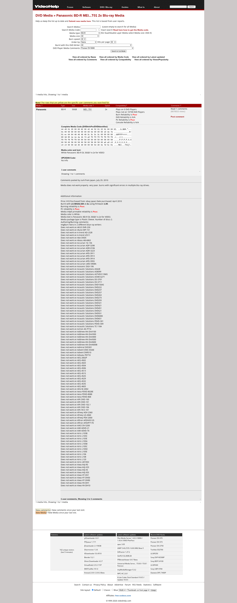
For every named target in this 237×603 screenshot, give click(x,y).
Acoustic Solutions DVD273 (89, 297)
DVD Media (44, 15)
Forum (70, 7)
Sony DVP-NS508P (157, 557)
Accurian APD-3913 (86, 256)
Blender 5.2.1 (89, 557)
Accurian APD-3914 (86, 258)
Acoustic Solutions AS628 (88, 269)
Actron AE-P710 (84, 329)
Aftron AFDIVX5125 (85, 420)
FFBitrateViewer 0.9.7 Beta (127, 560)
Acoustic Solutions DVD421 (89, 305)
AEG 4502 (81, 360)
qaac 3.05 (121, 544)
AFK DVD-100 (83, 399)
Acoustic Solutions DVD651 (89, 318)
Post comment (177, 116)
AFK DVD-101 (83, 402)
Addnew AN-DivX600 (86, 342)
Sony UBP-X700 (156, 569)
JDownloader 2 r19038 (92, 546)
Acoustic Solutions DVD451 (89, 308)
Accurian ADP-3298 (86, 245)
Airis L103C (82, 436)
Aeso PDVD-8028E (85, 391)
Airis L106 (81, 454)
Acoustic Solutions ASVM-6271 (91, 276)
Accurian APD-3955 (86, 261)
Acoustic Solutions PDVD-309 (90, 323)
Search (77, 584)
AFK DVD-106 (83, 407)
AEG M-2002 (82, 389)
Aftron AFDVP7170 (85, 423)
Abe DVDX (81, 237)
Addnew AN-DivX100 (86, 331)
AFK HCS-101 (83, 409)
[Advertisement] (118, 81)
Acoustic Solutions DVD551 (89, 313)
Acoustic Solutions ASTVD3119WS (92, 274)
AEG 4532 (81, 381)
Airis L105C (82, 446)
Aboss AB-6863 (84, 240)
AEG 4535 (81, 383)
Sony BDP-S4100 (157, 561)
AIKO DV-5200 (83, 425)
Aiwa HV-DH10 (83, 485)
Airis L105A (82, 441)
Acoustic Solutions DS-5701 (89, 279)
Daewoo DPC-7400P (158, 573)
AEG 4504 (81, 365)
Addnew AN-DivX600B (87, 344)
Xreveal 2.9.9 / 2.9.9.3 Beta (94, 573)
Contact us (87, 584)
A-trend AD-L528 (84, 232)
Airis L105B (82, 443)
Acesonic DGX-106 (85, 266)
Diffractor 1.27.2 (123, 552)
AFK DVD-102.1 (84, 404)
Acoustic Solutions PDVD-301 (90, 321)
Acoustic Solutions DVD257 (89, 292)
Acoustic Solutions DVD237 (89, 290)
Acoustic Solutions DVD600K (90, 316)
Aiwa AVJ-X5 (82, 469)
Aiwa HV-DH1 (83, 483)
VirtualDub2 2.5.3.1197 (93, 565)
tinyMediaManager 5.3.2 (126, 570)
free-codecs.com (123, 595)
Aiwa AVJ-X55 (83, 472)
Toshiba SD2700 (157, 550)
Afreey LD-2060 (84, 415)
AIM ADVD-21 (83, 428)
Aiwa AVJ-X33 (83, 467)
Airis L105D (82, 449)
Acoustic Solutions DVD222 (89, 287)
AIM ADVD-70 (83, 430)
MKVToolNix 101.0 (91, 569)
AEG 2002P (82, 357)
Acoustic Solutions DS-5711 (89, 282)
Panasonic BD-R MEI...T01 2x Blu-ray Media (90, 15)
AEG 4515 (81, 373)
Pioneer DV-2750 (157, 546)
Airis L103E (82, 438)
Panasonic (41, 109)
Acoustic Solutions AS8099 (89, 271)
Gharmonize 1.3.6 (91, 550)
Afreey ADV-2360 (84, 412)
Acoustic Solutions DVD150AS (90, 284)
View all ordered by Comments (83, 59)
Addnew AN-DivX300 (86, 334)
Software (86, 7)
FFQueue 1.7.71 (90, 542)
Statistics (147, 584)
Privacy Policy (100, 584)
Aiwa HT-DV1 (83, 475)
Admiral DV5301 (84, 347)
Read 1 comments (179, 108)
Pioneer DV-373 (157, 542)
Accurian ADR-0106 (86, 248)
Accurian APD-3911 (86, 253)
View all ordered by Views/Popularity (151, 59)
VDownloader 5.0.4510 (92, 553)
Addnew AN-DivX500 (86, 339)
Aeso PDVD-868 (84, 396)
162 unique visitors (67, 550)
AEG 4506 (81, 368)
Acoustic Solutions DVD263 (89, 295)
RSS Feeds (137, 584)
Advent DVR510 (84, 352)
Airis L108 (81, 456)
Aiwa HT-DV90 (83, 480)
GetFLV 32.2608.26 (124, 556)
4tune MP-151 (83, 230)
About (110, 584)
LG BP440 (154, 565)
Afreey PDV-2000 (84, 417)
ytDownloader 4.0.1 (91, 538)
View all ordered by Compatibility (115, 59)
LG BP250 (154, 553)
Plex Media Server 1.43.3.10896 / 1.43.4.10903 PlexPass (130, 539)
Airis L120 (81, 459)
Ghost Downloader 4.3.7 (93, 561)
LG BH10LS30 (77, 203)
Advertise (119, 584)
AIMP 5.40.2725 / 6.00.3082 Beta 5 (130, 548)
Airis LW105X (83, 462)
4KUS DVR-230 (83, 227)
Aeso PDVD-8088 (84, 394)
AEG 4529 (81, 378)
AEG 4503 (81, 363)
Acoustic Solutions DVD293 (89, 300)
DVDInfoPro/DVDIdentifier (95, 126)
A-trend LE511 (83, 235)
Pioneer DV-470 (157, 538)
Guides (125, 7)
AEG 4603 (81, 386)
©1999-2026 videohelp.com (118, 600)
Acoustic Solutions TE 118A (89, 326)
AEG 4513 (81, 370)
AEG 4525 (81, 376)
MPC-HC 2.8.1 (122, 573)
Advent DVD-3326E (85, 350)
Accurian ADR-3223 (86, 250)
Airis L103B (82, 433)
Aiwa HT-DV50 (83, 477)
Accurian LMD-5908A (86, 263)
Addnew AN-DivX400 (86, 336)
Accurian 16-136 (84, 243)
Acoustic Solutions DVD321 (89, 303)
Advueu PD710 (84, 355)
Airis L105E (82, 451)
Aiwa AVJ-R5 (82, 464)
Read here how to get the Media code (130, 30)
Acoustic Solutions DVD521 (89, 310)
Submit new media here (80, 21)
